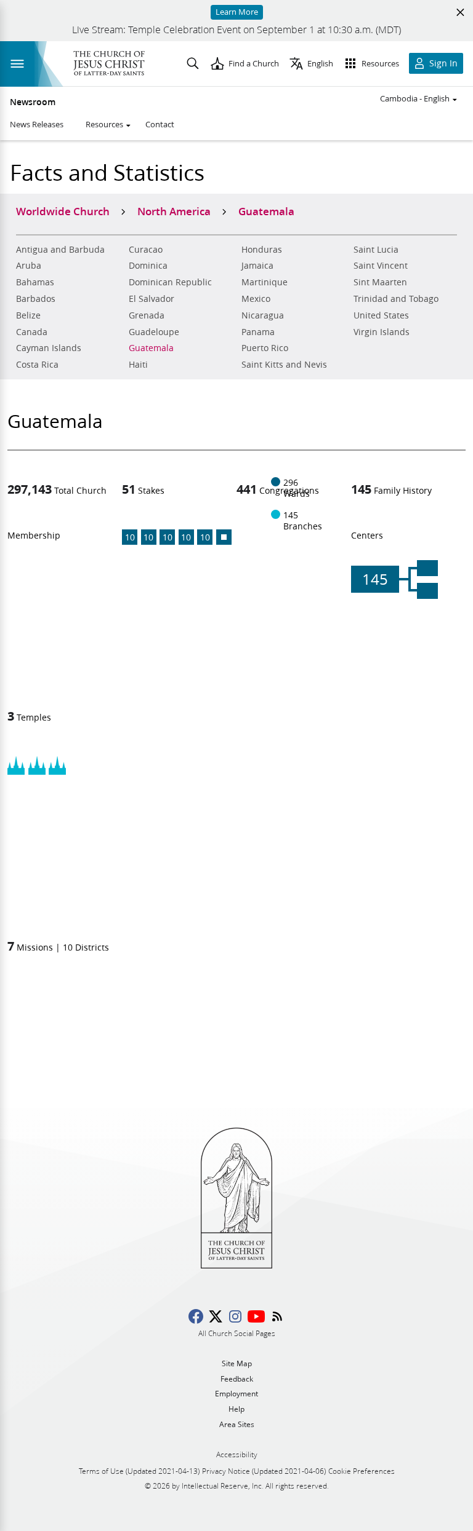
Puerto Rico (264, 348)
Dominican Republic (170, 282)
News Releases (36, 124)
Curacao (146, 249)
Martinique (264, 282)
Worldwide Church (63, 211)
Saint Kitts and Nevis (284, 364)
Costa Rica (37, 364)
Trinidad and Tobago (396, 299)
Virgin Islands (382, 332)
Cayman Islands (48, 348)
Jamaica (257, 265)
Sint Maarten (380, 282)
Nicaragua (262, 315)
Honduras (261, 249)
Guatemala (151, 348)
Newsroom (32, 102)
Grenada (146, 315)
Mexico (255, 299)
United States (381, 315)
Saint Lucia (376, 249)
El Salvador (151, 299)
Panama (258, 332)
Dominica (148, 265)
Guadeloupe (154, 332)
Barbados (35, 299)
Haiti (138, 364)
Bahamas (35, 282)
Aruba (28, 265)
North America (174, 211)
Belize (28, 315)
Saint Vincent (381, 265)
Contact (159, 124)
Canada (31, 332)
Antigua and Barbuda (60, 249)
